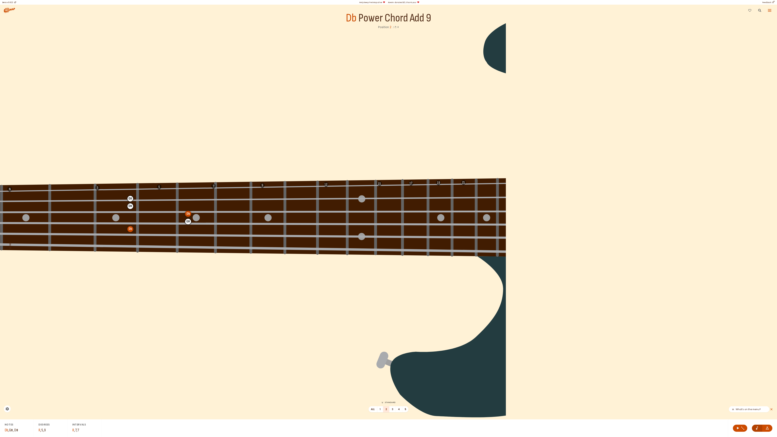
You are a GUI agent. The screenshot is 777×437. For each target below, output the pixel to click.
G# (130, 198)
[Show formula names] (767, 428)
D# (307, 196)
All (373, 409)
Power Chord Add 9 (394, 18)
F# (65, 199)
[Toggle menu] (769, 10)
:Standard (389, 402)
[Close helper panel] (771, 409)
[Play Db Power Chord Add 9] (740, 428)
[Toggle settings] (7, 408)
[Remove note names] (757, 428)
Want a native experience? (752, 409)
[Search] (759, 10)
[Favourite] (749, 10)
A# (188, 198)
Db (351, 18)
